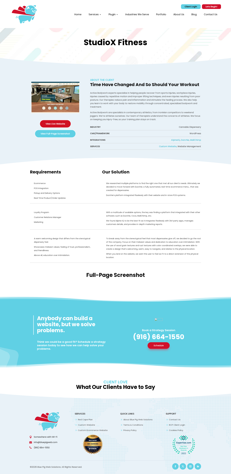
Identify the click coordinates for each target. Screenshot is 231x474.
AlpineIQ (175, 140)
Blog (194, 14)
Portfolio (161, 14)
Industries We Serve (137, 14)
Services (94, 14)
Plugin (112, 14)
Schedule (159, 345)
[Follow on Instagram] (190, 466)
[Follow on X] (183, 466)
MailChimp (195, 140)
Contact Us (210, 14)
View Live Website (55, 123)
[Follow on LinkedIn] (198, 466)
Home (77, 14)
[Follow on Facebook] (175, 466)
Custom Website (168, 146)
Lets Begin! (211, 6)
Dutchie (185, 140)
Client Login (191, 6)
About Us (178, 14)
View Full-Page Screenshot (55, 133)
